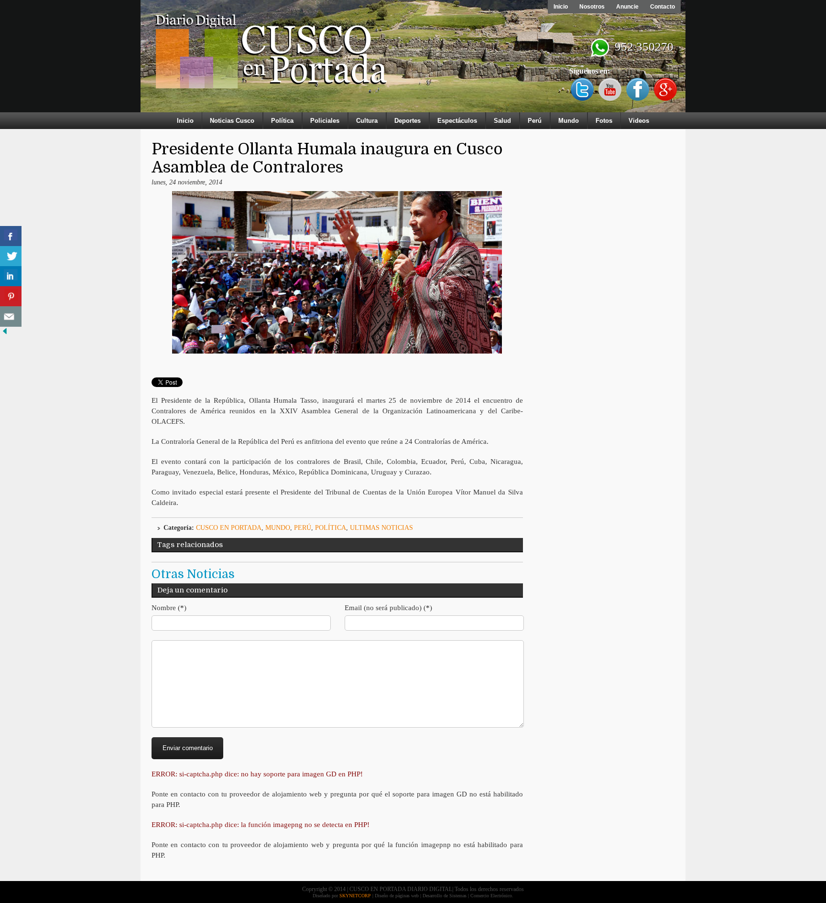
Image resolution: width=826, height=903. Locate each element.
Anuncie (627, 6)
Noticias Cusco (232, 120)
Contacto (662, 6)
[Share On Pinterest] (11, 296)
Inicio (561, 6)
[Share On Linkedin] (11, 276)
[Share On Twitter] (11, 256)
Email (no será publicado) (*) (388, 608)
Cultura (367, 120)
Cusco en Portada (228, 527)
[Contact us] (11, 316)
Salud (502, 120)
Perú (535, 120)
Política (282, 120)
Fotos (604, 120)
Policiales (324, 120)
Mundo (568, 120)
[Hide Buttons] (5, 333)
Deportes (407, 120)
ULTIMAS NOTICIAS (381, 527)
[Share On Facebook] (11, 236)
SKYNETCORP (355, 895)
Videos (639, 120)
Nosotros (592, 6)
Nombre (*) (169, 608)
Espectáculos (457, 120)
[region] (413, 58)
